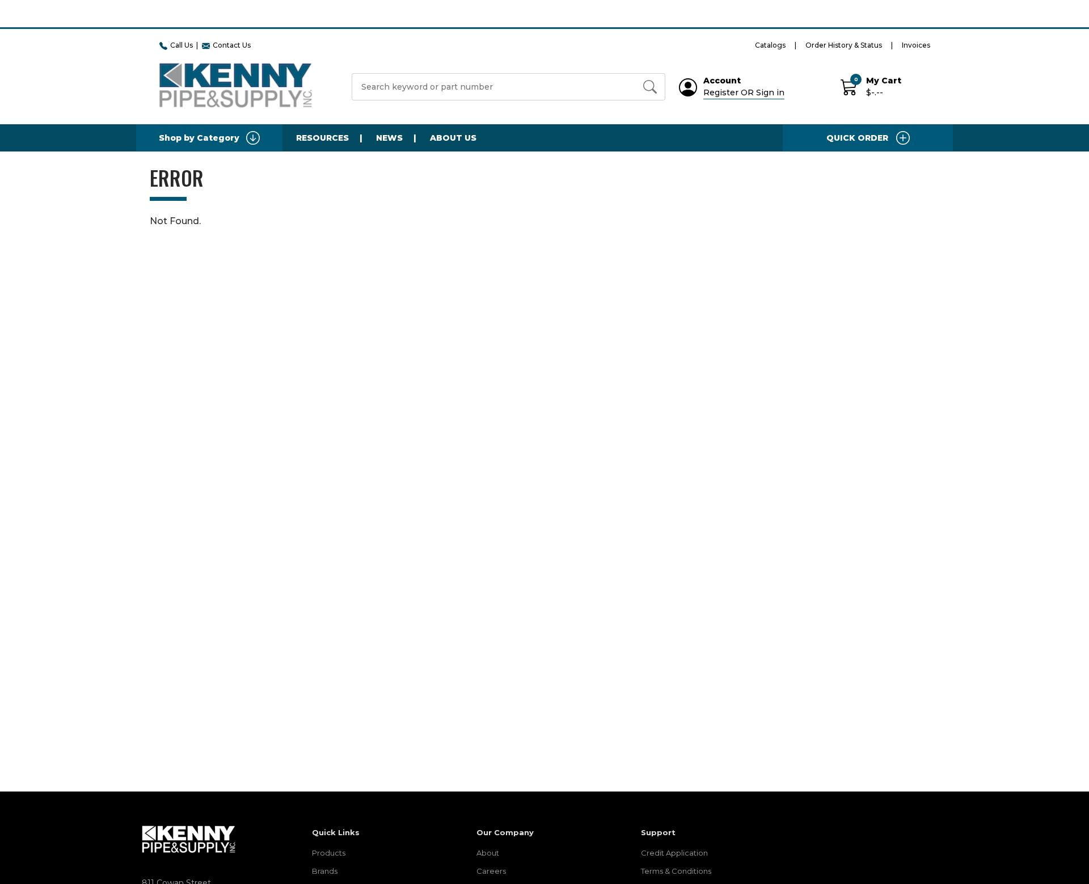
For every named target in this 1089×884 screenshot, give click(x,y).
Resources (322, 138)
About (487, 852)
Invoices (916, 45)
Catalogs (770, 45)
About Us (453, 138)
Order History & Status (843, 45)
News (389, 138)
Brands (324, 870)
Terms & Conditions (676, 870)
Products (328, 852)
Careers (491, 870)
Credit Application (674, 852)
